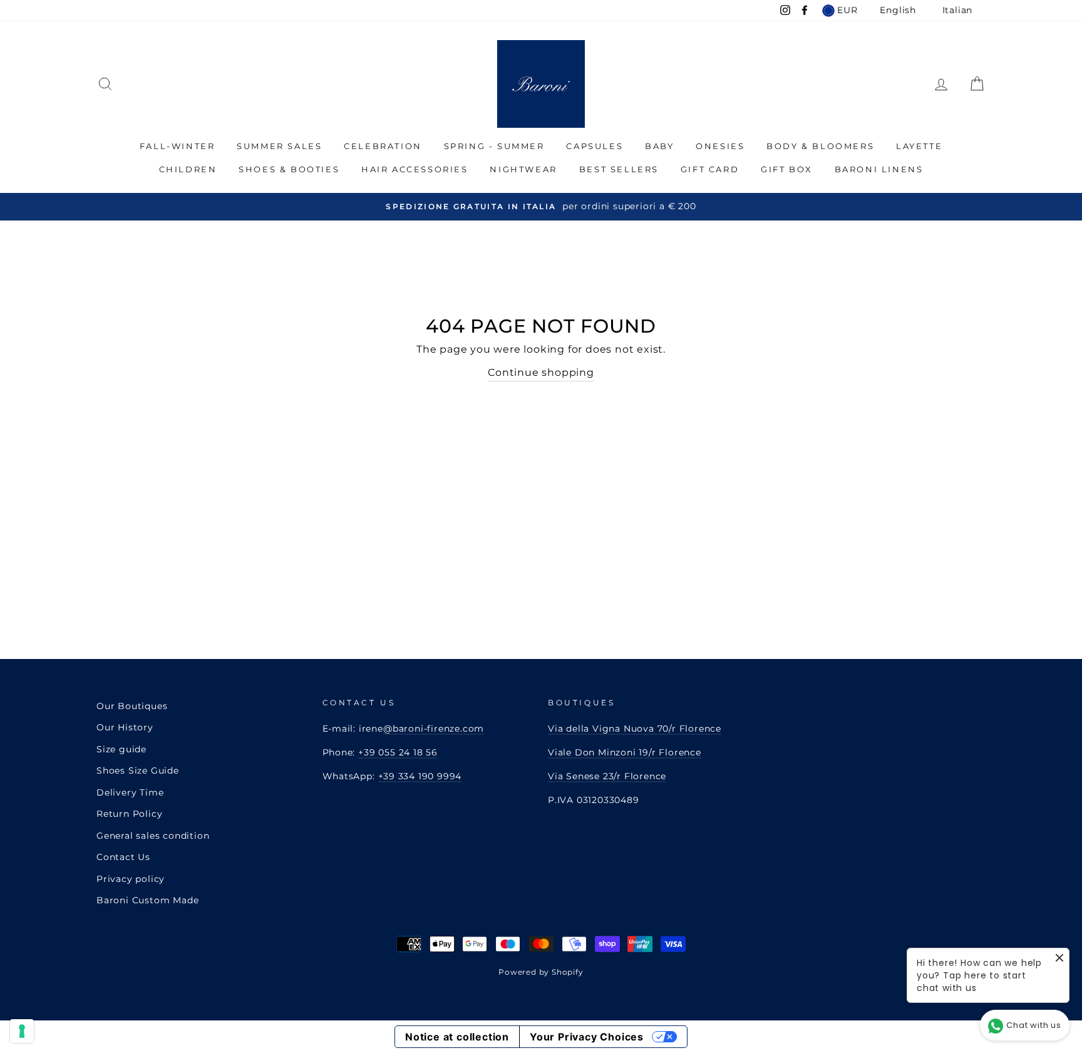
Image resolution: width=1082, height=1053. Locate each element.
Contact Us (123, 857)
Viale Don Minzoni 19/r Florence (624, 752)
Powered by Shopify (540, 972)
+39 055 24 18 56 (398, 752)
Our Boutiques (131, 706)
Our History (124, 727)
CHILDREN (188, 169)
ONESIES (720, 146)
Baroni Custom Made (147, 900)
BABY (659, 146)
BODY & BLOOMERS (820, 146)
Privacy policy (130, 879)
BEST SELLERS (619, 169)
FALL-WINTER (177, 146)
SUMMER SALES (279, 146)
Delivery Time (129, 792)
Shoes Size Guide (137, 770)
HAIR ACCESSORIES (414, 169)
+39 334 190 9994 (420, 776)
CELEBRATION (383, 146)
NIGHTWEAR (523, 169)
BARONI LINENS (879, 169)
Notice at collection (457, 1036)
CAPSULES (594, 146)
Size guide (121, 749)
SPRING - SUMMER (494, 146)
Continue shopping (541, 372)
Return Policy (129, 814)
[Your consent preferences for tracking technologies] (22, 1031)
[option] (541, 206)
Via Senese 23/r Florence (607, 776)
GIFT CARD (710, 169)
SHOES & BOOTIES (289, 169)
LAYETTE (919, 146)
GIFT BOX (787, 169)
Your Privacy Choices (587, 1036)
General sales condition (152, 836)
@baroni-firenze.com (433, 729)
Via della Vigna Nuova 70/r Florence (634, 729)
